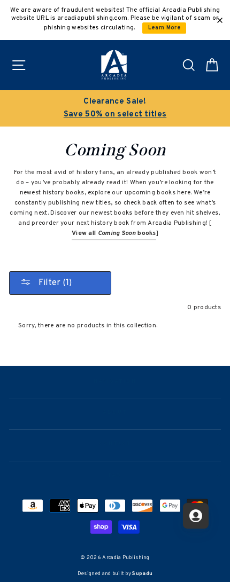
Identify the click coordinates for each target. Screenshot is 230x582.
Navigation (115, 382)
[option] (115, 108)
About (115, 413)
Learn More (164, 28)
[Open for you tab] (196, 516)
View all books (114, 233)
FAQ (115, 476)
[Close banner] (220, 20)
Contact (115, 444)
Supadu (142, 573)
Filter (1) (54, 283)
